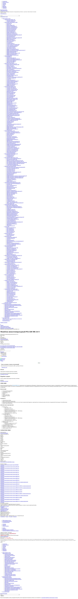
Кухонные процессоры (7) (11, 190)
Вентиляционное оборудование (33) (11, 153)
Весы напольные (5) (10, 230)
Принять (2, 595)
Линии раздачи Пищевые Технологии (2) (14, 59)
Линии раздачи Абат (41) (11, 57)
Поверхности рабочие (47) (11, 71)
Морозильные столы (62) (11, 38)
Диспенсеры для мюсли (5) (12, 136)
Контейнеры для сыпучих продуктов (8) (14, 68)
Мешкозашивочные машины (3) (12, 215)
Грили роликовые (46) (11, 96)
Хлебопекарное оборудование (10, 574)
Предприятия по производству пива (11, 315)
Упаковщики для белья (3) (11, 179)
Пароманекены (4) (10, 174)
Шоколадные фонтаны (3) (11, 151)
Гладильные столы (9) (11, 171)
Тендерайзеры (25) (10, 251)
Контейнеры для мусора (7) (12, 67)
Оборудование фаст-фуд (9, 571)
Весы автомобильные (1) (11, 227)
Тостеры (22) (9, 123)
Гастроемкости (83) (10, 275)
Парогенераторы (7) (10, 173)
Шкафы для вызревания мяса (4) (12, 49)
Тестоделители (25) (10, 295)
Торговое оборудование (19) (10, 19)
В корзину (2, 351)
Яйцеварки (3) (9, 129)
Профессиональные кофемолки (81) (13, 145)
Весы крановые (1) (10, 228)
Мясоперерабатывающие (9, 567)
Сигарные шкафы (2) (10, 43)
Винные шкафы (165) (11, 25)
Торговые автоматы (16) (11, 20)
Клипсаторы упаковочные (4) (12, 211)
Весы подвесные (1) (10, 232)
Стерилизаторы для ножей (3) (12, 257)
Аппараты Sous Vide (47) (11, 87)
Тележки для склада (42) (11, 287)
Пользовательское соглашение (8, 529)
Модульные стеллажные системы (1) (13, 70)
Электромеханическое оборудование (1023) (12, 182)
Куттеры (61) (9, 189)
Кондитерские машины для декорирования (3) (15, 241)
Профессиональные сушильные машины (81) (15, 177)
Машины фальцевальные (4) (12, 214)
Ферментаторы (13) (10, 300)
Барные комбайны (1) (11, 133)
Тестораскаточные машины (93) (12, 299)
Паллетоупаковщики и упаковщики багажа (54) (15, 217)
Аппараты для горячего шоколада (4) (13, 132)
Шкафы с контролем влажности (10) (13, 53)
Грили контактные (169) (11, 95)
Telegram (3, 359)
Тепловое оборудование (9, 558)
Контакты (4, 6)
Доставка (4, 3)
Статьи (4, 5)
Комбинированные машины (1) (12, 139)
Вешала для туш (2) (10, 65)
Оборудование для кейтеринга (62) (11, 259)
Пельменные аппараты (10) (12, 249)
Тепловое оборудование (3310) (10, 86)
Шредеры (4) (9, 224)
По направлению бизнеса (7, 521)
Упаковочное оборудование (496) (11, 204)
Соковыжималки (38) (10, 200)
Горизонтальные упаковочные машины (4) (14, 207)
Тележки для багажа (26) (11, 284)
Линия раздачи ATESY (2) (11, 60)
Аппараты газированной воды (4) (13, 131)
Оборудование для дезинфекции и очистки (12, 568)
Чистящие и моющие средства (10, 575)
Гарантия (4, 4)
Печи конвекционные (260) (12, 110)
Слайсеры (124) (9, 199)
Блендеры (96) (9, 135)
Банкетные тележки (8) (11, 260)
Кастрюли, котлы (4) (10, 276)
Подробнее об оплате (4, 374)
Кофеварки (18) (9, 140)
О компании (5, 1)
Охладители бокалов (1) (11, 143)
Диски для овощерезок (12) (12, 185)
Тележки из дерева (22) (11, 288)
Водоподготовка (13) (8, 233)
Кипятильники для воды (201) (12, 99)
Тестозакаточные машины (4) (12, 296)
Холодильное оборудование (10, 555)
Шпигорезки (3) (10, 253)
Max (2, 360)
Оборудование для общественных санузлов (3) (13, 262)
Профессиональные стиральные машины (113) (15, 176)
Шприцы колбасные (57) (11, 254)
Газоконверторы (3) (10, 155)
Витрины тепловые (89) (11, 92)
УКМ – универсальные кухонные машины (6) (15, 202)
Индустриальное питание (9, 309)
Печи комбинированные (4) (12, 108)
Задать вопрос (4, 356)
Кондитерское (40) (8, 236)
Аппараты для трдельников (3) (12, 267)
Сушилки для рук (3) (10, 263)
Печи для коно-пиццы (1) (11, 273)
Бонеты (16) (9, 24)
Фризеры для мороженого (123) (12, 149)
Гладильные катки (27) (11, 169)
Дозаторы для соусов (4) (11, 271)
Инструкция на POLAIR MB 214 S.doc (7, 461)
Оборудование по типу (7, 520)
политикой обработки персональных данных (49, 597)
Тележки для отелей (8, 573)
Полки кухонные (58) (11, 74)
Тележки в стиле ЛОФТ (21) (12, 283)
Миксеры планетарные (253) (12, 193)
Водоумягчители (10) (10, 234)
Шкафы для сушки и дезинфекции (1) (13, 258)
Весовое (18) (7, 226)
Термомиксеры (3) (10, 122)
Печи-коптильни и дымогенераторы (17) (14, 112)
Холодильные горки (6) (11, 47)
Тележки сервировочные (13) (12, 81)
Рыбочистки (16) (10, 198)
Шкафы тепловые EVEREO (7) (12, 128)
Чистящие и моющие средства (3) (11, 302)
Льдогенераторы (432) (11, 36)
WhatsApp (3, 358)
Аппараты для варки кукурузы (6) (13, 265)
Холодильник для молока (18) (12, 150)
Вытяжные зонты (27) (11, 154)
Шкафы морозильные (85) (11, 52)
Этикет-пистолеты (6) (11, 225)
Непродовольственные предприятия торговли (13, 305)
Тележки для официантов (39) (12, 285)
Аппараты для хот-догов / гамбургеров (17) (14, 268)
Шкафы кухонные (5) (10, 85)
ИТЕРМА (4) (9, 56)
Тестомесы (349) (10, 297)
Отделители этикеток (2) (11, 216)
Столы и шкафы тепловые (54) (12, 120)
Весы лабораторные (10, 229)
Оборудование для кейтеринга (10, 569)
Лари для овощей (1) (10, 69)
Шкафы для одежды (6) (11, 84)
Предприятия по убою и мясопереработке (12, 587)
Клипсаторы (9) (9, 246)
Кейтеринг (7, 308)
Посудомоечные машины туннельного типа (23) (15, 163)
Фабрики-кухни (7, 310)
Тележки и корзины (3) (11, 21)
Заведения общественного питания (11, 307)
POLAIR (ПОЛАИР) (4, 339)
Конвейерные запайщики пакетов (13, 212)
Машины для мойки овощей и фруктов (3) (14, 191)
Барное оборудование (8, 559)
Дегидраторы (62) (10, 97)
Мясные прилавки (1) (11, 39)
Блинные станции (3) (10, 269)
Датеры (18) (9, 208)
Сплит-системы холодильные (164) (13, 44)
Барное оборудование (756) (10, 130)
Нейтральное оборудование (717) (11, 63)
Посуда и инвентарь (8, 572)
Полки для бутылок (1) (11, 73)
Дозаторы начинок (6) (11, 238)
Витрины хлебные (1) (11, 66)
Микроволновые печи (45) (11, 102)
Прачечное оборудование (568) (10, 166)
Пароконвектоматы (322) (11, 104)
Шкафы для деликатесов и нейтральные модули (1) (16, 50)
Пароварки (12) (9, 103)
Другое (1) (9, 239)
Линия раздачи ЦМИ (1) (11, 61)
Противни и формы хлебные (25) (13, 279)
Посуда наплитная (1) (11, 278)
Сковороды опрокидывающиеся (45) (13, 118)
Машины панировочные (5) (12, 192)
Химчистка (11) (9, 180)
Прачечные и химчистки (9, 312)
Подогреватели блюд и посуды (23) (13, 114)
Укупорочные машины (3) (11, 222)
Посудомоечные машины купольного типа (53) (15, 161)
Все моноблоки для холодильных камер (7, 347)
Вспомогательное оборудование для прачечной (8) (16, 167)
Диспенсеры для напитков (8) (12, 137)
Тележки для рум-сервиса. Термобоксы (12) (14, 286)
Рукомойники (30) (10, 76)
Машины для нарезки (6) (11, 248)
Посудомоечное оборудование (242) (11, 157)
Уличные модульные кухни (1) (12, 83)
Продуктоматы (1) (10, 41)
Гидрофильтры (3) (10, 156)
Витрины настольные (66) (11, 29)
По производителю (6, 522)
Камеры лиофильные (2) (11, 31)
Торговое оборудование (9, 554)
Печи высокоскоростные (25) (12, 105)
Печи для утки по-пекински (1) (12, 107)
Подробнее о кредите (4, 381)
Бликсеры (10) (9, 184)
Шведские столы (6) (10, 62)
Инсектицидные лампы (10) (12, 256)
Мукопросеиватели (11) (11, 292)
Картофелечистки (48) (11, 188)
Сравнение (5, 550)
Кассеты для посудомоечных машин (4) (14, 158)
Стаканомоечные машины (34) (12, 164)
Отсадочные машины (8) (11, 244)
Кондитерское (7, 566)
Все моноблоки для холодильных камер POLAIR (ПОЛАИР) (11, 346)
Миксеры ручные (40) (11, 194)
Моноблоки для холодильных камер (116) (14, 37)
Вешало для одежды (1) (11, 281)
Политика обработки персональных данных (11, 530)
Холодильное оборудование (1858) (11, 22)
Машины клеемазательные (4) (12, 213)
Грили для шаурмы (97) (11, 270)
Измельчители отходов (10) (12, 187)
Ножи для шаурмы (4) (11, 272)
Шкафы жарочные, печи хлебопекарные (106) (15, 126)
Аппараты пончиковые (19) (12, 90)
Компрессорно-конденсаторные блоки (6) (14, 34)
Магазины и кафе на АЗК (9, 306)
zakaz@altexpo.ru (3, 13)
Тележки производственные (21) (13, 80)
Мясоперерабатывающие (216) (10, 245)
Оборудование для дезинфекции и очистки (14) (13, 255)
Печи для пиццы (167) (11, 106)
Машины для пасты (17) (11, 291)
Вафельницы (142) (10, 91)
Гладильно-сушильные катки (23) (13, 168)
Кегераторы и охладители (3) (12, 33)
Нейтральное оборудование (10, 557)
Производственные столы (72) (12, 75)
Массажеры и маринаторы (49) (12, 247)
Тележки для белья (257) (11, 178)
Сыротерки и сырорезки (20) (12, 201)
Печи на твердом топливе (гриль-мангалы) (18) (15, 111)
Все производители (6, 320)
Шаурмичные (7, 316)
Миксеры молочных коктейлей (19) (13, 141)
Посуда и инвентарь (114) (9, 274)
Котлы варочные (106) (11, 100)
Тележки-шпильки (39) (11, 82)
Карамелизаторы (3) (10, 240)
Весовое (6, 564)
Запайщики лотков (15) (11, 209)
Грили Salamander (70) (11, 93)
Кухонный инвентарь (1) (11, 277)
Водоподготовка (8, 565)
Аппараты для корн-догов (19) (12, 89)
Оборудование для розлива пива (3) (13, 142)
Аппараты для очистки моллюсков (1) (14, 183)
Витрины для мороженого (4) (12, 27)
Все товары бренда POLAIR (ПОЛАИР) (7, 345)
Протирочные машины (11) (12, 197)
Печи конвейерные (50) (11, 109)
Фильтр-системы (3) (10, 235)
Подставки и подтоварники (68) (12, 72)
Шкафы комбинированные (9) (12, 51)
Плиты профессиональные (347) (12, 113)
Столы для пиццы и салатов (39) (13, 45)
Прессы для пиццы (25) (11, 294)
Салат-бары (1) (9, 42)
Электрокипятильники (11, 152)
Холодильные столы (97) (11, 48)
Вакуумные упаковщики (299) (12, 205)
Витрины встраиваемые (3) (12, 26)
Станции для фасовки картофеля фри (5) (14, 119)
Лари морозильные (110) (11, 35)
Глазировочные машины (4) (12, 237)
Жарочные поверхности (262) (12, 98)
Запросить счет (4, 367)
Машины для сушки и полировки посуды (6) (15, 160)
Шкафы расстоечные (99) (11, 127)
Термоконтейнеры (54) (11, 261)
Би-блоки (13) (9, 23)
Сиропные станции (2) (11, 146)
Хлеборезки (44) (10, 301)
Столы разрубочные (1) (11, 79)
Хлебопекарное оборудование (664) (11, 289)
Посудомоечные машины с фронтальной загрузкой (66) (17, 162)
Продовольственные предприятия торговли (13, 304)
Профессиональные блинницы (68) (13, 115)
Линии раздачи (7, 556)
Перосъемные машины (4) (11, 250)
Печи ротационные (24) (11, 293)
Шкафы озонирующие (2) (11, 181)
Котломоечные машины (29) (12, 159)
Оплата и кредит (6, 2)
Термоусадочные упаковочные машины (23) (15, 221)
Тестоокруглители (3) (11, 298)
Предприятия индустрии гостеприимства (12, 311)
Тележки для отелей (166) (9, 280)
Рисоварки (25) (9, 116)
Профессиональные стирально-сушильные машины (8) (17, 175)
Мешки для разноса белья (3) (12, 282)
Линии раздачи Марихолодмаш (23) (13, 58)
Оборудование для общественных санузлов (12, 570)
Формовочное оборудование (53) (13, 252)
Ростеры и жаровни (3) (11, 117)
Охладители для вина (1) (11, 40)
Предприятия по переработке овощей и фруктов (13, 588)
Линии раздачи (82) (8, 55)
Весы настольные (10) (11, 231)
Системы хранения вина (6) (12, 147)
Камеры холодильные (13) (11, 32)
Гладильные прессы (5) (11, 170)
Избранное (4, 7)
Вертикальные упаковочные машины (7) (14, 206)
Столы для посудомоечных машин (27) (14, 165)
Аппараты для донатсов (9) (12, 88)
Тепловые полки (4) (10, 121)
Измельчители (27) (10, 186)
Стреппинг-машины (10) (11, 220)
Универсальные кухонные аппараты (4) (14, 124)
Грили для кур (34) (10, 94)
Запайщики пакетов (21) (11, 210)
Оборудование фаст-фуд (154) (10, 264)
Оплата (7, 516)
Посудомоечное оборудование (10, 561)
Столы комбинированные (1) (12, 46)
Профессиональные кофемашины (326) (14, 144)
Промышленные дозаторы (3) (12, 218)
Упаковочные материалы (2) (12, 223)
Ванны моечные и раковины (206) (13, 64)
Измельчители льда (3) (11, 138)
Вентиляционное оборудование (10, 560)
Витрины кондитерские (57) (12, 28)
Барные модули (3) (10, 134)
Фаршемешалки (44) (10, 203)
